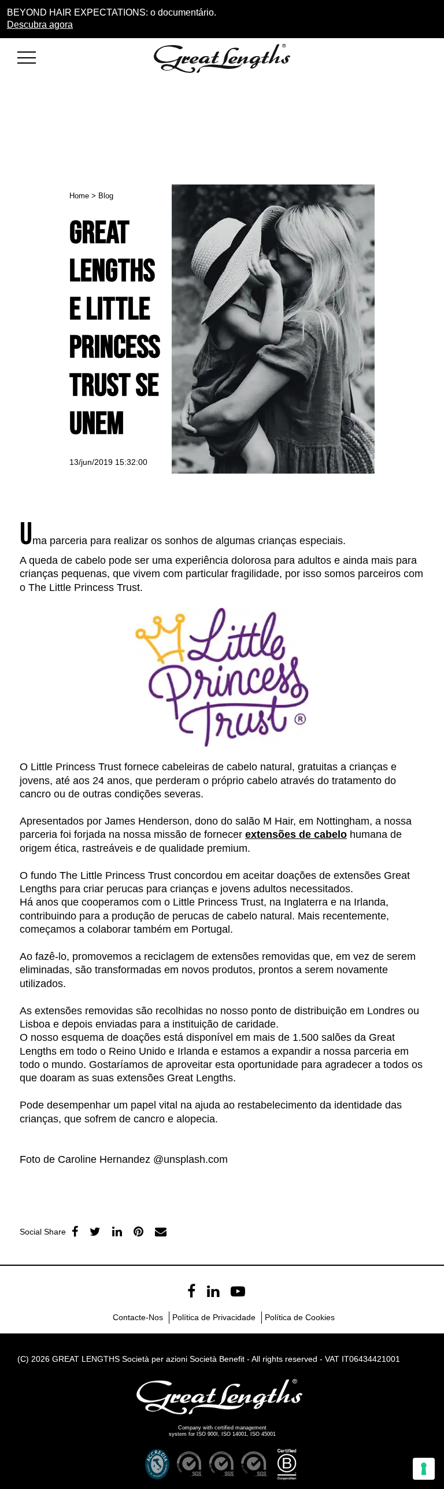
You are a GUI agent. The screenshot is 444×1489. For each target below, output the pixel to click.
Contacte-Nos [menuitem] (138, 1317)
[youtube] (238, 1291)
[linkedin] (117, 1231)
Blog (105, 195)
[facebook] (75, 1231)
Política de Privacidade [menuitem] (214, 1317)
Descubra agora (40, 24)
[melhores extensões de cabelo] (31, 56)
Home (79, 195)
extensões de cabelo (296, 834)
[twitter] (95, 1231)
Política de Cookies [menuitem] (300, 1317)
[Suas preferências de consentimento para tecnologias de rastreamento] (424, 1469)
